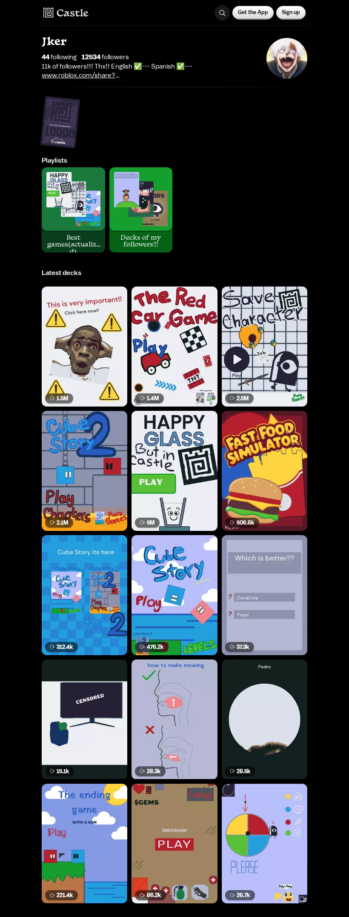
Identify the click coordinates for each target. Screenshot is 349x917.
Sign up (291, 12)
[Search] (222, 12)
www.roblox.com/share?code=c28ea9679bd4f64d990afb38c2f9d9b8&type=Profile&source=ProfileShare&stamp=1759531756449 (149, 75)
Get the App (253, 12)
